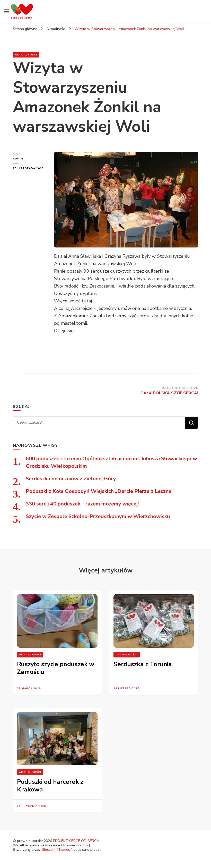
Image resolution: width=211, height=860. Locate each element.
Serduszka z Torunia (142, 664)
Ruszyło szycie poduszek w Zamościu (55, 668)
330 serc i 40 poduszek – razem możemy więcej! (82, 503)
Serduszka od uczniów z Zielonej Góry (71, 478)
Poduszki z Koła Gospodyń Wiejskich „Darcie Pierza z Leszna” (100, 491)
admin (18, 158)
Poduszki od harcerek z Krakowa (50, 786)
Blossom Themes (56, 849)
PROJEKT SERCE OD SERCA (76, 840)
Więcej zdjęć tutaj (73, 301)
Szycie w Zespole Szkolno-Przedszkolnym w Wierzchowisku (98, 516)
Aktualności (26, 54)
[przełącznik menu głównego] (6, 11)
